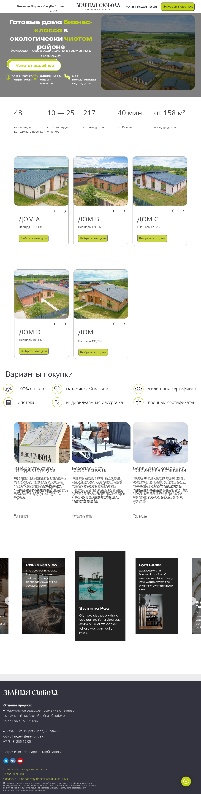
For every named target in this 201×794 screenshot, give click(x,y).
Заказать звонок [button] (178, 6)
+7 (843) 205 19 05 (17, 741)
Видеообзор (41, 6)
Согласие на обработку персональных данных (35, 779)
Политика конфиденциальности (25, 769)
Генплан (23, 6)
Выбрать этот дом (34, 238)
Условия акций (13, 774)
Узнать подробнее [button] (35, 66)
